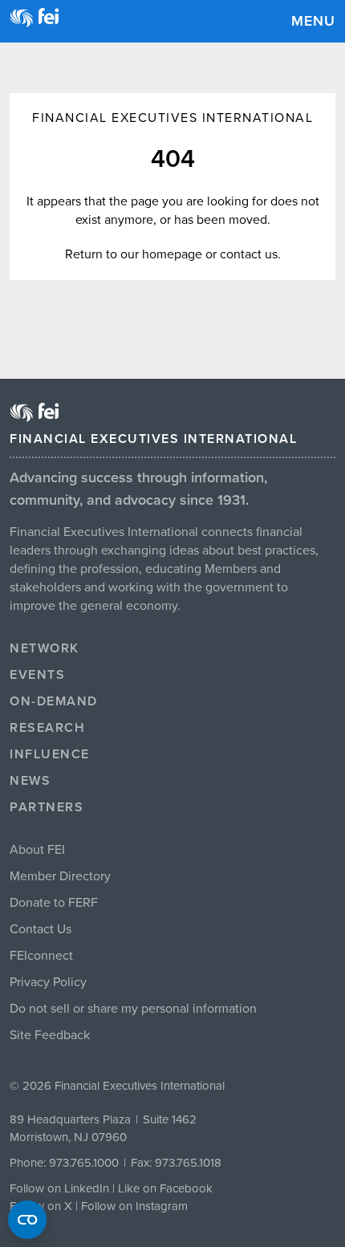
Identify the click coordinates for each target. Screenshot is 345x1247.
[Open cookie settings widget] (27, 1219)
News (30, 781)
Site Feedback (50, 1035)
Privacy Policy (48, 982)
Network (44, 648)
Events (37, 675)
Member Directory (60, 876)
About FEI (37, 850)
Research (47, 728)
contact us (249, 254)
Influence (50, 754)
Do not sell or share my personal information (133, 1009)
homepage (172, 254)
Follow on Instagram (134, 1206)
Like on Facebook (165, 1188)
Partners (46, 807)
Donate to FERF (54, 903)
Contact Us (40, 929)
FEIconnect (41, 956)
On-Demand (54, 701)
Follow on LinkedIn (59, 1188)
